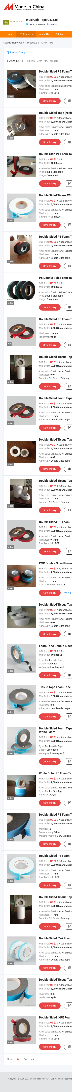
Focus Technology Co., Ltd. (42, 1078)
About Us (44, 34)
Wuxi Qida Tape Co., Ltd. (42, 20)
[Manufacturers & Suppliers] (24, 7)
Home (10, 34)
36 (25, 1059)
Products (28, 34)
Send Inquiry (49, 101)
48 (32, 1059)
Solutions (60, 34)
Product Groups (18, 52)
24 (18, 1059)
